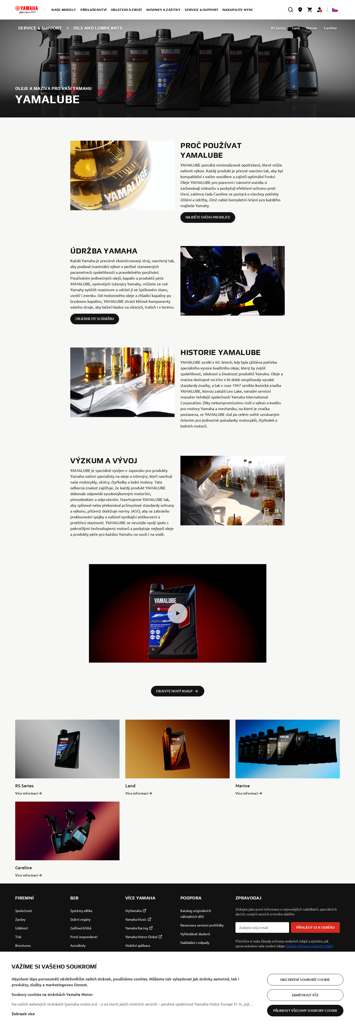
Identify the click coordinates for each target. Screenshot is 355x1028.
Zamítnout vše (305, 995)
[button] (177, 613)
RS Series (278, 28)
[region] (177, 990)
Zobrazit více (23, 1013)
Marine (311, 28)
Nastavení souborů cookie (305, 979)
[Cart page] (310, 10)
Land (295, 28)
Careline (330, 28)
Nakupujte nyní (237, 10)
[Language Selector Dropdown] (335, 9)
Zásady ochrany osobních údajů (309, 946)
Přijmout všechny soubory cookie (305, 1010)
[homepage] (26, 9)
